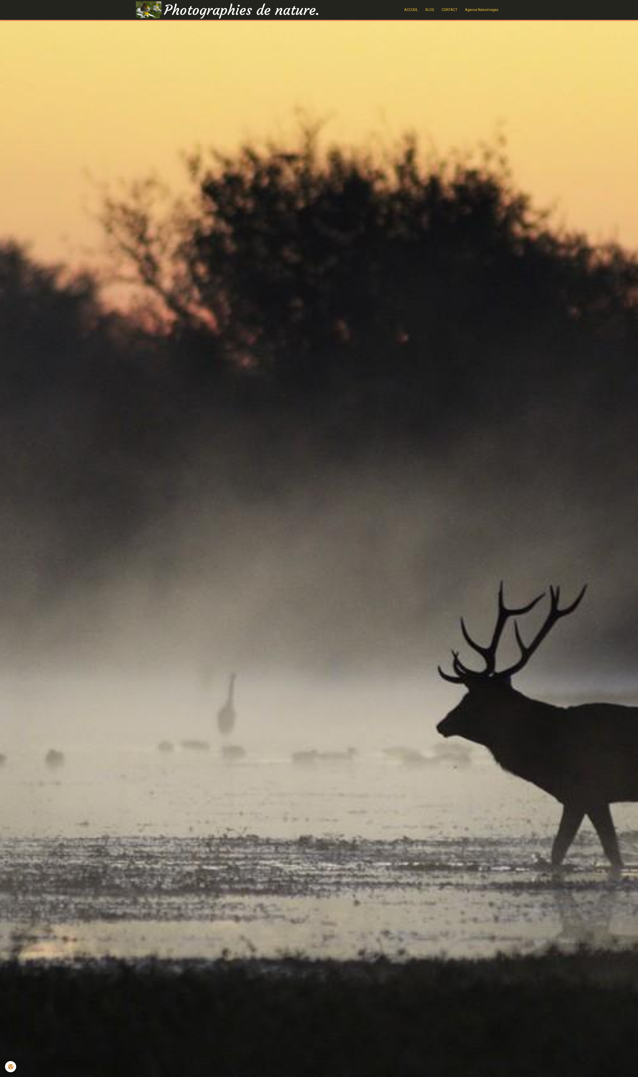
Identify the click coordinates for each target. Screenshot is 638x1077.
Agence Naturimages (481, 10)
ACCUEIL (411, 10)
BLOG (429, 10)
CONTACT (450, 10)
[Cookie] (10, 1066)
